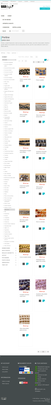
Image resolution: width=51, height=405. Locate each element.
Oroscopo (6, 189)
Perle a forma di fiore (8, 195)
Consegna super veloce (42, 368)
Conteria (6, 155)
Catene (5, 122)
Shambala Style (7, 225)
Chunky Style (7, 141)
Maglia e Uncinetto (8, 253)
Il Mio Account (5, 367)
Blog (4, 31)
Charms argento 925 (8, 128)
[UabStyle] (7, 7)
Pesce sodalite (40, 80)
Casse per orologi (8, 120)
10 (22, 60)
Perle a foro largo (8, 198)
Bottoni (5, 115)
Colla (5, 149)
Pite (5, 211)
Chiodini (6, 134)
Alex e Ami (6, 81)
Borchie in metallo (8, 113)
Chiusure (6, 139)
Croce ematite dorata (25, 257)
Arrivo (31, 56)
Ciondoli (6, 143)
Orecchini (6, 187)
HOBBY (10, 16)
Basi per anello (7, 111)
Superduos (6, 229)
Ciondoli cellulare (8, 145)
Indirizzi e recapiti (6, 381)
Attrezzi (6, 105)
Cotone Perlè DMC (8, 161)
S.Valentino (6, 217)
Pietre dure (6, 209)
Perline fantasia (7, 205)
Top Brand (7, 19)
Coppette (6, 157)
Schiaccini (6, 221)
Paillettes (6, 191)
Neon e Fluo (7, 185)
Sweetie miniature (8, 234)
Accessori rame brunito (9, 79)
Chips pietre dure (8, 137)
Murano (6, 181)
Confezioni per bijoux (8, 151)
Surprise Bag (7, 231)
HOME (2, 16)
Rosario (6, 215)
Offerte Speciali (5, 383)
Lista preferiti (5, 371)
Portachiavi (6, 213)
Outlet (4, 255)
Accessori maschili (8, 72)
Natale (5, 183)
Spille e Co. (6, 227)
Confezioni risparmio (8, 153)
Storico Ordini (5, 369)
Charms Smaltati (8, 132)
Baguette (6, 109)
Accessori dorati (7, 70)
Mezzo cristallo (7, 175)
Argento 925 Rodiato (8, 94)
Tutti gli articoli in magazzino (43, 366)
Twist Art (5, 265)
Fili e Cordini (7, 163)
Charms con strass (8, 130)
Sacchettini (6, 219)
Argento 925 (7, 85)
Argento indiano (7, 101)
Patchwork (5, 257)
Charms (6, 126)
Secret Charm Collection (9, 223)
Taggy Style (6, 236)
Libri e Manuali (7, 173)
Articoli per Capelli (8, 103)
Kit (4, 169)
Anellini (5, 83)
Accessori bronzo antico (9, 68)
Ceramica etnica (7, 124)
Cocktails (6, 147)
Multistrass (6, 179)
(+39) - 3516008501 (13, 3)
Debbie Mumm (6, 248)
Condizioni (6, 27)
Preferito (27, 86)
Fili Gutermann (7, 165)
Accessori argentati (8, 62)
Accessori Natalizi (8, 77)
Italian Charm (7, 167)
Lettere (5, 171)
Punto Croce (6, 260)
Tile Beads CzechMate (9, 241)
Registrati (48, 6)
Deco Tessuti (6, 250)
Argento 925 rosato (8, 96)
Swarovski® (5, 262)
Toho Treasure (7, 245)
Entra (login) (17, 27)
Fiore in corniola (40, 221)
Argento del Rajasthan (9, 98)
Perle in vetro (7, 203)
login (44, 6)
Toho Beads (6, 243)
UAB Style (3, 52)
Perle (5, 193)
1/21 (43, 351)
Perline (8, 52)
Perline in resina (7, 207)
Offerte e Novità (8, 23)
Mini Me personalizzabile (9, 177)
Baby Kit (6, 107)
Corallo (5, 159)
